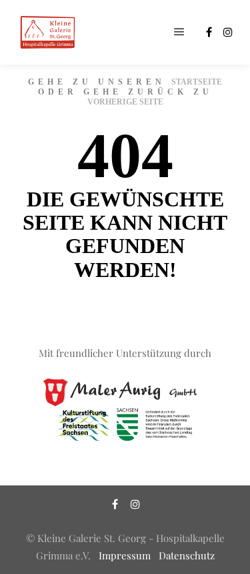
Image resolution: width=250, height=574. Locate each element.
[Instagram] (228, 32)
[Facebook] (208, 32)
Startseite (196, 82)
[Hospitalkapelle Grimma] (46, 32)
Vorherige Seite (125, 102)
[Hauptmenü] (179, 32)
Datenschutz (187, 555)
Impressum (125, 555)
